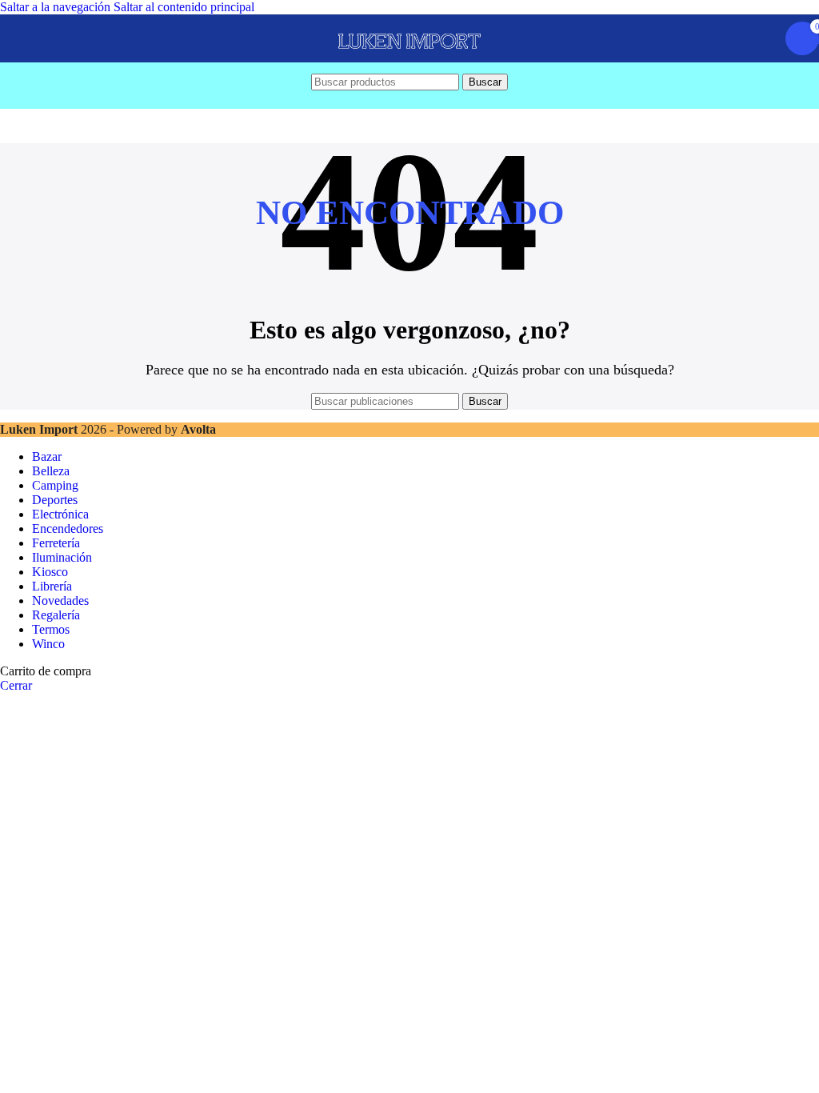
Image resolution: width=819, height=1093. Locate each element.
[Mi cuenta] (763, 38)
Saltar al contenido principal (184, 7)
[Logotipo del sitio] (409, 62)
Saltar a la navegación (57, 7)
